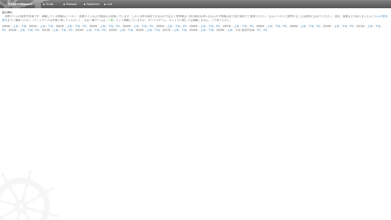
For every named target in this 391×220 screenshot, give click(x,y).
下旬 (23, 26)
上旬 (15, 26)
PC (259, 30)
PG (85, 26)
